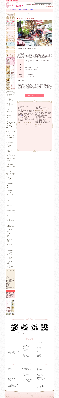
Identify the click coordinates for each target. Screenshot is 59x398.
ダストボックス (9, 236)
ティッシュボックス (10, 257)
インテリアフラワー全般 (26, 345)
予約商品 (8, 163)
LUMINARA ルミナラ (11, 353)
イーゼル (8, 200)
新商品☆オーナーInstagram (29, 9)
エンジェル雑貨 (9, 145)
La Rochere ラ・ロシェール (11, 111)
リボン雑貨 (8, 95)
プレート (8, 216)
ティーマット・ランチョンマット (28, 379)
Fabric (38, 368)
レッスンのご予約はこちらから (34, 95)
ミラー (8, 195)
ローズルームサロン (9, 9)
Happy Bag (8, 168)
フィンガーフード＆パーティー (27, 359)
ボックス (8, 198)
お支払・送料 (23, 393)
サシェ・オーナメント (10, 178)
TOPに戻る (16, 393)
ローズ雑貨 (8, 98)
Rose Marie (38, 345)
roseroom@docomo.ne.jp (9, 275)
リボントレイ (9, 240)
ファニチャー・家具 (10, 266)
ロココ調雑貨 (9, 99)
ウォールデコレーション (10, 204)
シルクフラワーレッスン (21, 9)
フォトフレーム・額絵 (10, 194)
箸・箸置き (8, 219)
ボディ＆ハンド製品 (40, 379)
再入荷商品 (39, 348)
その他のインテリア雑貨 (10, 205)
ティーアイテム (9, 214)
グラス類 (8, 215)
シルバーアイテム (9, 150)
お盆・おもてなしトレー (10, 220)
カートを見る (27, 393)
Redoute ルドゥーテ (9, 117)
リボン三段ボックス (10, 244)
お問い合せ (35, 393)
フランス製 (39, 354)
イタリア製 (39, 353)
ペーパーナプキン (9, 225)
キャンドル (8, 179)
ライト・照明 (9, 267)
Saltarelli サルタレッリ (10, 120)
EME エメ (8, 114)
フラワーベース (9, 199)
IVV (7, 121)
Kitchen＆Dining (25, 368)
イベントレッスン (15, 9)
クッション (8, 235)
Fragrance (9, 344)
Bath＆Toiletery (39, 377)
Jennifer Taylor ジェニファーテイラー (13, 351)
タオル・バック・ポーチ (10, 246)
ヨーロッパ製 (39, 355)
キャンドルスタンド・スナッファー (13, 384)
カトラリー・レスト (26, 374)
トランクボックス (9, 239)
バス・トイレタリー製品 (10, 254)
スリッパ (8, 245)
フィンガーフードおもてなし (27, 369)
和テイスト (8, 105)
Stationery (9, 342)
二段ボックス (9, 241)
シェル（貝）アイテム (10, 100)
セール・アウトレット (10, 164)
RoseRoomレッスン (26, 346)
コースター (8, 221)
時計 (7, 196)
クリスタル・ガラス (10, 104)
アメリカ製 (39, 356)
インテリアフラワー (10, 265)
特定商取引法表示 (31, 393)
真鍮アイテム (9, 103)
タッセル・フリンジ (40, 375)
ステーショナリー (9, 187)
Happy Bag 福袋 (39, 342)
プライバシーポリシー (41, 393)
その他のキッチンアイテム (11, 226)
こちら (21, 115)
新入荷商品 (8, 160)
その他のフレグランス (11, 372)
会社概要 (20, 393)
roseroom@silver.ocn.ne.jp (9, 274)
